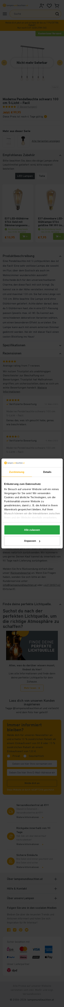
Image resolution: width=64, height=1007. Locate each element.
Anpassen (30, 540)
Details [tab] (47, 472)
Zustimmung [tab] (16, 472)
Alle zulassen (32, 529)
